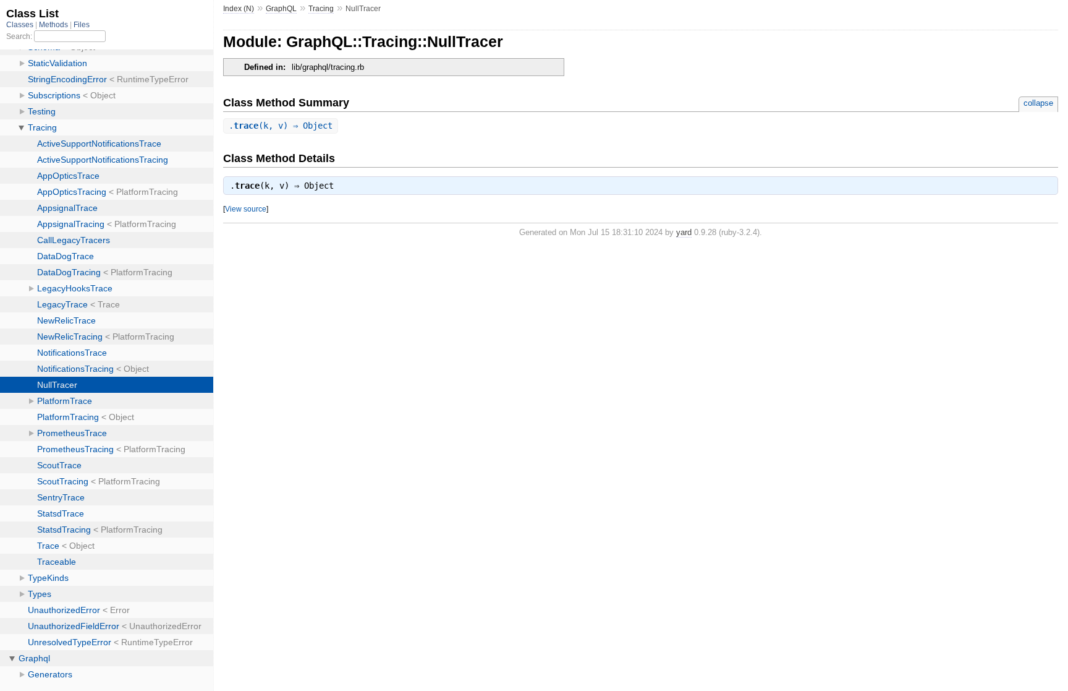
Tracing (321, 8)
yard (684, 232)
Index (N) (238, 8)
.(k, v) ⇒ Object (281, 126)
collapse (1038, 103)
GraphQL (281, 8)
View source (245, 209)
